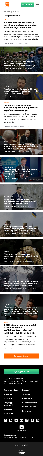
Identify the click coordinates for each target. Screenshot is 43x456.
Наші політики (29, 407)
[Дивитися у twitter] (26, 420)
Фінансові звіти (29, 403)
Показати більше (22, 356)
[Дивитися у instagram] (10, 420)
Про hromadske (11, 390)
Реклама (8, 409)
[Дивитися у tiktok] (32, 420)
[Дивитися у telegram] (16, 420)
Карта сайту (28, 411)
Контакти (8, 398)
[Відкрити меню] (37, 5)
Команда (8, 394)
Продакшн (8, 413)
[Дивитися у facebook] (5, 420)
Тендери (26, 394)
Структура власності (8, 404)
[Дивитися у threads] (37, 420)
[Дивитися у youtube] (21, 420)
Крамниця (27, 398)
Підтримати (27, 5)
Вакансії (26, 390)
